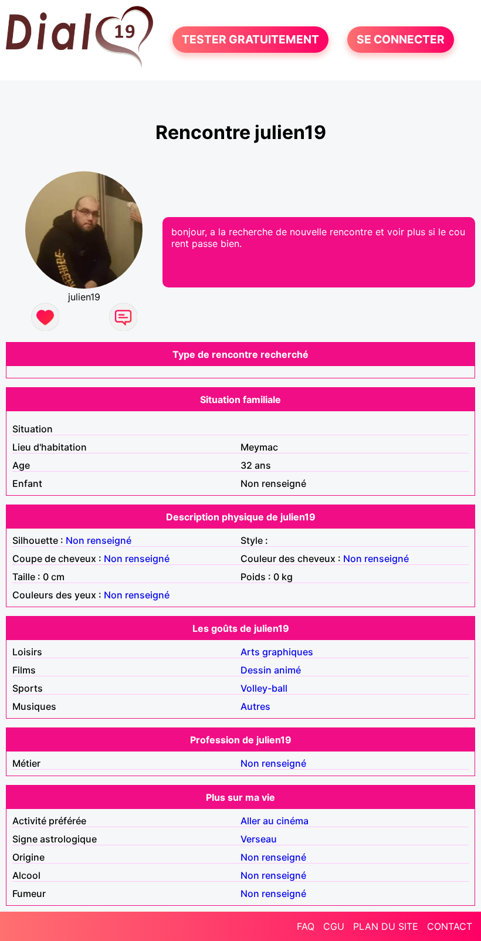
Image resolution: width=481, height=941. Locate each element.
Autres (255, 706)
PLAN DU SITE (385, 926)
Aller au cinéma (274, 821)
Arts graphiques (276, 652)
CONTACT (449, 926)
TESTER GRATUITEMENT (250, 40)
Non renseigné (98, 540)
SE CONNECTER (401, 40)
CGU (333, 926)
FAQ (305, 926)
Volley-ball (263, 688)
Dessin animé (270, 670)
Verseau (258, 839)
